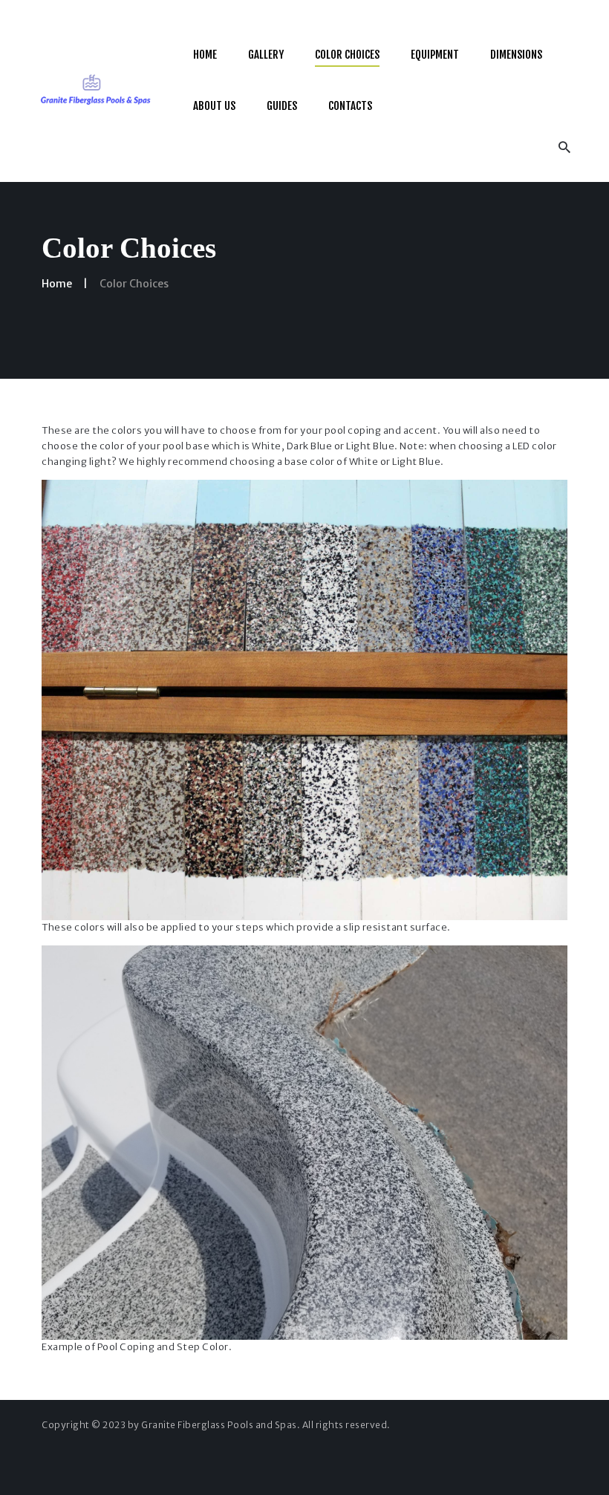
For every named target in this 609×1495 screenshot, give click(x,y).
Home (57, 283)
